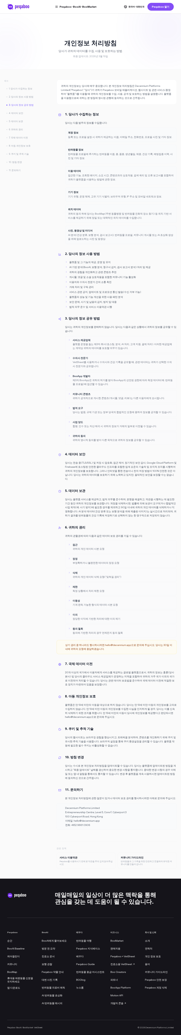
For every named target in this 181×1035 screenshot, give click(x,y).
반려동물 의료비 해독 (53, 987)
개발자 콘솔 (116, 1003)
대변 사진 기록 (50, 979)
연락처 (148, 948)
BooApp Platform (120, 987)
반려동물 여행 (84, 940)
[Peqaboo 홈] (18, 7)
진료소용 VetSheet (121, 964)
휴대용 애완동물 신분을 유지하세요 (20, 980)
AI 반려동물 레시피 (52, 1003)
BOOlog (80, 979)
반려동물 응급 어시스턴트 (90, 972)
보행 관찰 (47, 964)
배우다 (80, 956)
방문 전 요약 (48, 948)
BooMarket (116, 940)
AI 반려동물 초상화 (52, 995)
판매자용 (115, 948)
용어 (147, 964)
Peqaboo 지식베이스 (88, 948)
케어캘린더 (13, 956)
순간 (9, 940)
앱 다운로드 (13, 987)
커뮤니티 (12, 964)
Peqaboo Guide (85, 964)
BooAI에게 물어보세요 (54, 940)
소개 (147, 940)
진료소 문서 (48, 956)
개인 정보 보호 (153, 956)
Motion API (116, 995)
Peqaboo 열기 (160, 6)
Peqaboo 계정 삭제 (156, 987)
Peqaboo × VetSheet (122, 956)
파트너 (114, 979)
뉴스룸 (80, 987)
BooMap (12, 972)
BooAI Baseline (16, 948)
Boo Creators (118, 972)
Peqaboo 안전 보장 (156, 979)
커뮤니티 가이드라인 (156, 972)
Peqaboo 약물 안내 (53, 972)
